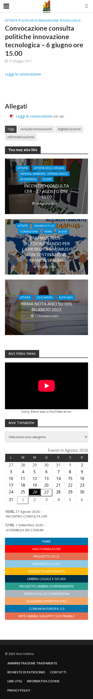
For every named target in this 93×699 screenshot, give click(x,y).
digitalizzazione (69, 129)
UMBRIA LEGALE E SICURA (46, 579)
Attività (11, 20)
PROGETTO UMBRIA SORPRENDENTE (46, 586)
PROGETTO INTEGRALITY (46, 571)
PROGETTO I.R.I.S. (46, 556)
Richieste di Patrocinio (26, 672)
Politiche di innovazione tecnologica (50, 20)
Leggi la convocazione (23, 74)
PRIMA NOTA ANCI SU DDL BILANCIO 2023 (47, 306)
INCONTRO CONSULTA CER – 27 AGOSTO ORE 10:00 (46, 191)
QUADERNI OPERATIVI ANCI (46, 601)
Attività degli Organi (49, 168)
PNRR (46, 541)
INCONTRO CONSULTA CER (26, 516)
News (48, 231)
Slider (47, 179)
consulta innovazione (36, 129)
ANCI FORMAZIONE (46, 549)
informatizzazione (20, 137)
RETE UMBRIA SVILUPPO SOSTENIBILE (47, 616)
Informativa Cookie (43, 681)
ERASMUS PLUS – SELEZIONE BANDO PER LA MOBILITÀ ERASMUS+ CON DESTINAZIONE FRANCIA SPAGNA (46, 249)
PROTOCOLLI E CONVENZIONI (46, 593)
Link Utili (14, 681)
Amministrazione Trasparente (32, 663)
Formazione (29, 231)
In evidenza (28, 179)
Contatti (58, 672)
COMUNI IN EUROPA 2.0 (46, 608)
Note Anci (66, 297)
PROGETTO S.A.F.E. (46, 564)
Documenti (45, 297)
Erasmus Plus (44, 226)
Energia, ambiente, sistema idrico (44, 173)
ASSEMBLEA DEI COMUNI (24, 530)
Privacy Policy (18, 690)
